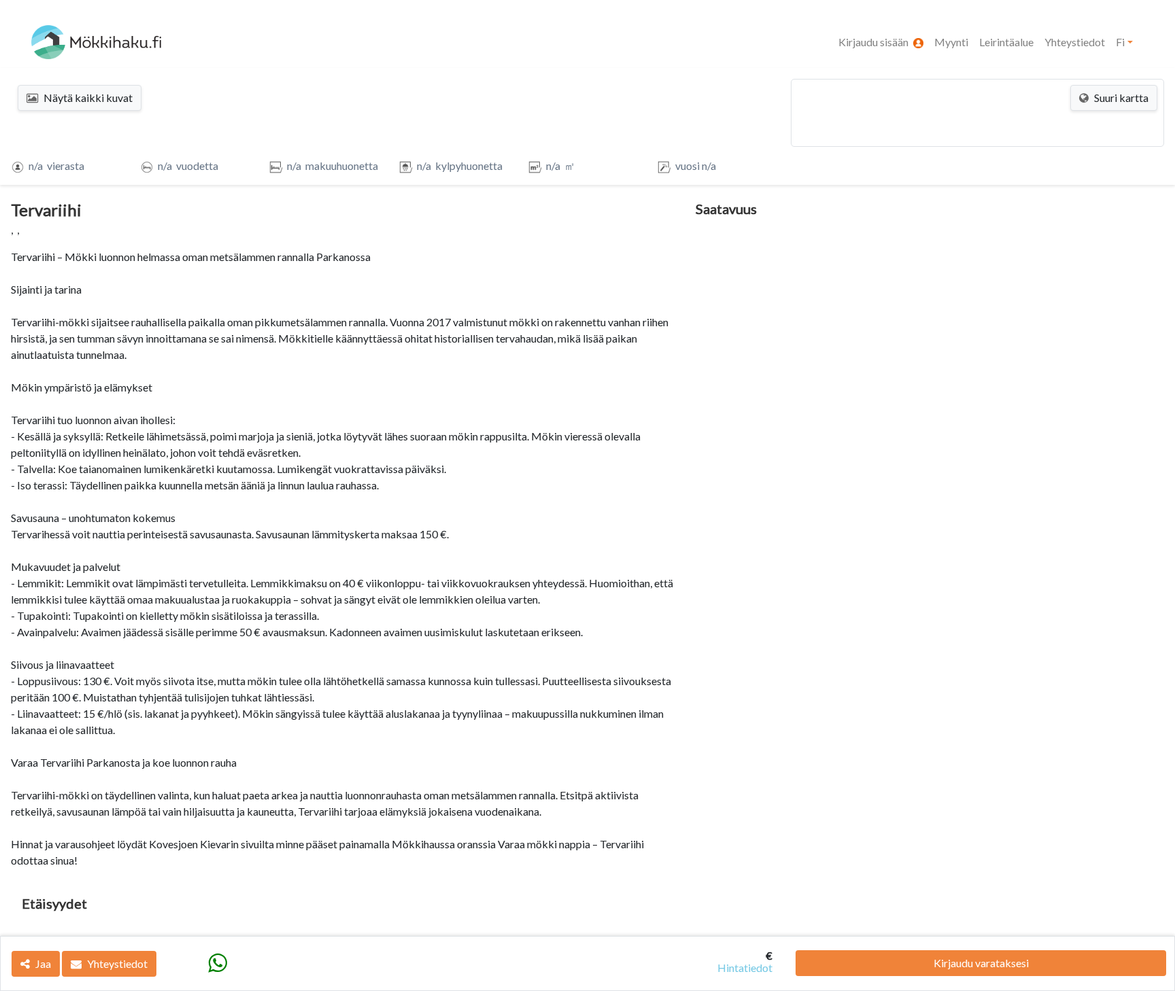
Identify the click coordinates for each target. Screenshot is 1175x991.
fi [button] (1120, 41)
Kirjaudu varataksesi (981, 962)
